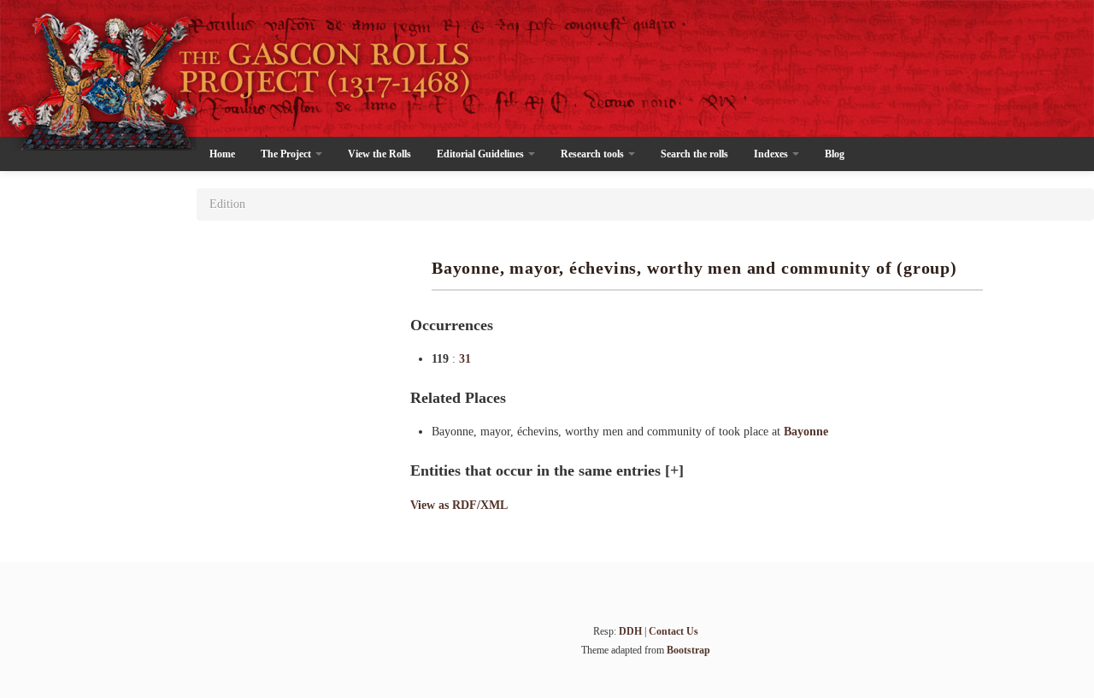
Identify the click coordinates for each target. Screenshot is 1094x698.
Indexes (772, 154)
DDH (630, 631)
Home (222, 154)
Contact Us (673, 631)
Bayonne (806, 431)
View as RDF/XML (459, 505)
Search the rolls (694, 154)
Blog (834, 154)
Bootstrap (688, 650)
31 (465, 358)
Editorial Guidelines (481, 154)
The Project (287, 154)
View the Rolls (379, 154)
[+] (674, 470)
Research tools (593, 154)
